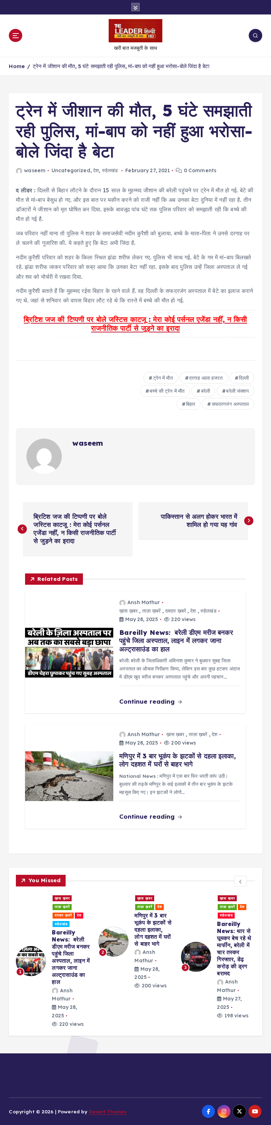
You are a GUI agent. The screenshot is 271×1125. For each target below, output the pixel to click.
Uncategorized (71, 170)
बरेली (205, 391)
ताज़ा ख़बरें (151, 611)
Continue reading (147, 701)
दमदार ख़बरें (175, 611)
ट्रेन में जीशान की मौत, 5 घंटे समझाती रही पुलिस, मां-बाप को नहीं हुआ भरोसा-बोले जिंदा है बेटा (121, 66)
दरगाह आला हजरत (206, 378)
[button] (240, 881)
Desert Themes (108, 1111)
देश (96, 170)
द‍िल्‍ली (244, 378)
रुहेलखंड (110, 170)
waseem (35, 170)
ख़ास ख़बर (128, 611)
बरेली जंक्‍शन (237, 391)
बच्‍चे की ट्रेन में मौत (167, 391)
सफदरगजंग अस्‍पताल (230, 404)
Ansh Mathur (143, 602)
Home (17, 66)
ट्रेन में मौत (163, 378)
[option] (53, 961)
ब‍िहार (190, 404)
